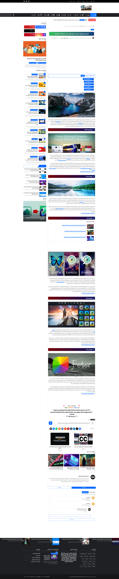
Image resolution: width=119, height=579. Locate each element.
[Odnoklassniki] (59, 429)
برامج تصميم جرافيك (62, 160)
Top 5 (85, 26)
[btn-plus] (56, 38)
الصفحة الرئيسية (92, 1)
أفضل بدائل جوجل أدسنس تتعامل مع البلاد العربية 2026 (31, 193)
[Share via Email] (51, 429)
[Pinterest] (68, 429)
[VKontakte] (62, 429)
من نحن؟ (87, 1)
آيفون (57, 15)
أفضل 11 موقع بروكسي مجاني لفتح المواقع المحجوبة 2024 (47, 557)
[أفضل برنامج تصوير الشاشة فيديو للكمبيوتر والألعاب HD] (42, 149)
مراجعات (88, 563)
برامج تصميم (58, 121)
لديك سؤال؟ (78, 1)
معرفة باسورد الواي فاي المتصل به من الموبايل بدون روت (32, 123)
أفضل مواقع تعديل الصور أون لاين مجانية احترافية (72, 26)
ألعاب (52, 15)
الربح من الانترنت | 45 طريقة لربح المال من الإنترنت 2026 (31, 187)
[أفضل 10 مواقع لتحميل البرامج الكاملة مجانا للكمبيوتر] (34, 211)
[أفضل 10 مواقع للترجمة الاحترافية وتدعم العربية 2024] (34, 49)
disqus (59, 487)
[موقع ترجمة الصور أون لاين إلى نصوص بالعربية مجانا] (42, 85)
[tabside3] (27, 166)
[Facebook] (80, 429)
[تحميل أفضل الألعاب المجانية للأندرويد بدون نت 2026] (42, 182)
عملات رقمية (85, 561)
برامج (87, 15)
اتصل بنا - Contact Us (72, 1)
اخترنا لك (42, 166)
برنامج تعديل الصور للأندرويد (86, 168)
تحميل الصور (80, 123)
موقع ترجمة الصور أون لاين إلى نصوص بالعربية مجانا (31, 85)
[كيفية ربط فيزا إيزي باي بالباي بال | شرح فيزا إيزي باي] (42, 140)
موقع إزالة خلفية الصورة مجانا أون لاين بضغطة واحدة (32, 103)
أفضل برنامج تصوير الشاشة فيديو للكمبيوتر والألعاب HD (32, 150)
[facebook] (24, 1)
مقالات (75, 15)
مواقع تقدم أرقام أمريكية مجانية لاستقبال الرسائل (32, 77)
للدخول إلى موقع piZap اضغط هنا (88, 344)
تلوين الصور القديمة (59, 208)
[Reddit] (65, 429)
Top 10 (43, 214)
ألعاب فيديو (86, 556)
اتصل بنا (28, 576)
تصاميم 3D (69, 158)
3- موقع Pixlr (88, 84)
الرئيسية (92, 15)
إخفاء (82, 75)
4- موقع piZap (88, 87)
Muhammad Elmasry (84, 476)
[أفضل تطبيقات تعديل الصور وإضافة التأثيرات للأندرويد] (42, 131)
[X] (77, 429)
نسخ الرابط (93, 423)
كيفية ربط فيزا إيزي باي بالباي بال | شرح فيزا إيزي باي (31, 141)
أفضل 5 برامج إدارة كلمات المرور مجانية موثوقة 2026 (32, 175)
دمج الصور (81, 202)
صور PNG (88, 158)
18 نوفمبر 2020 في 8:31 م (85, 499)
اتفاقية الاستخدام (35, 557)
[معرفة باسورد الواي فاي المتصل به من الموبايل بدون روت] (42, 121)
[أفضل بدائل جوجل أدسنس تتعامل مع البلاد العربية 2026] (42, 194)
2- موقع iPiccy (88, 81)
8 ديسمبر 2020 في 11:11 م (82, 510)
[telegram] (29, 1)
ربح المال (46, 15)
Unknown (88, 497)
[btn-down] (52, 38)
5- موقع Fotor (88, 89)
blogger (83, 487)
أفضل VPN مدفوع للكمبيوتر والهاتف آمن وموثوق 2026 (75, 237)
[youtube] (26, 1)
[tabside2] (35, 166)
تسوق (39, 15)
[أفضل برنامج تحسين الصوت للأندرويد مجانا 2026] (25, 541)
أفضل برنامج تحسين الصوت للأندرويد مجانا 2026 (12, 539)
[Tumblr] (71, 429)
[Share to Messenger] (53, 429)
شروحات (90, 561)
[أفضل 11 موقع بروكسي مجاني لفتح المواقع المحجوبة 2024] (54, 557)
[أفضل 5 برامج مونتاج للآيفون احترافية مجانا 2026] (85, 541)
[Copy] (50, 423)
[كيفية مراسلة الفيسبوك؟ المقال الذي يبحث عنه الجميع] (42, 158)
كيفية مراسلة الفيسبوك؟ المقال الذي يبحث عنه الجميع (32, 159)
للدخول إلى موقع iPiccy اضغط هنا (88, 213)
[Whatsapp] (56, 429)
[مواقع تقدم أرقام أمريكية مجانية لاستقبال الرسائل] (42, 76)
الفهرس (83, 1)
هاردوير (89, 566)
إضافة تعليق (71, 519)
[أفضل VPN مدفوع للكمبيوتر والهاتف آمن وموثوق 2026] (90, 238)
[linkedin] (74, 429)
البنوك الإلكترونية (83, 553)
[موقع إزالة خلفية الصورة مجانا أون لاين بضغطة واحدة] (42, 102)
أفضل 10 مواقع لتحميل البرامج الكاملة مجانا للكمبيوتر (35, 218)
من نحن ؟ (37, 555)
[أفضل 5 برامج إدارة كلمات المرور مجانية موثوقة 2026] (42, 176)
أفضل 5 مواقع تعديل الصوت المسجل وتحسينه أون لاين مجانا (74, 225)
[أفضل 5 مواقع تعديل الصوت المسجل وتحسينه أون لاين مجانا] (90, 226)
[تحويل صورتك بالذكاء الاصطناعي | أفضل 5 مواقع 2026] (90, 232)
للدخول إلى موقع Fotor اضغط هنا (88, 393)
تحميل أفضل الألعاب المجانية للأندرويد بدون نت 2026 (33, 181)
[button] (45, 211)
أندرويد (62, 15)
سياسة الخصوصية (35, 559)
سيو (94, 561)
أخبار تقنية (83, 20)
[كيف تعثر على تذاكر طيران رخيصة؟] (86, 20)
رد (69, 515)
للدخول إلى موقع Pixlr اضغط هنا (88, 293)
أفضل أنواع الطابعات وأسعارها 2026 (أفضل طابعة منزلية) (31, 169)
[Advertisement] (71, 58)
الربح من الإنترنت (92, 556)
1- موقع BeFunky (87, 79)
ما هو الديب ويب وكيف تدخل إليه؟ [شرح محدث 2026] (32, 112)
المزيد (33, 15)
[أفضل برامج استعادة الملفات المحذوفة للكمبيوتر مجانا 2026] (55, 541)
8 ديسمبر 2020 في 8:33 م (85, 505)
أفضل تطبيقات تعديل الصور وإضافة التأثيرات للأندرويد (32, 132)
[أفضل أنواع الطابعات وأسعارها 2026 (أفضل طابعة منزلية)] (42, 170)
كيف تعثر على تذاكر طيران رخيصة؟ (74, 20)
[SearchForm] (1, 15)
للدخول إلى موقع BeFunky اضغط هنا (87, 171)
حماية (81, 15)
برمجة (68, 15)
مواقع (94, 566)
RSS (25, 576)
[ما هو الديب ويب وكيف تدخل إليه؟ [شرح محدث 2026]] (42, 111)
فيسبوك (93, 563)
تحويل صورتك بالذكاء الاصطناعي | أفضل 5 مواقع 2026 (75, 231)
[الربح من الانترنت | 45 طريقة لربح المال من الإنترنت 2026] (42, 188)
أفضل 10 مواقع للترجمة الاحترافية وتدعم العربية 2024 (36, 59)
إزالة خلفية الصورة (60, 282)
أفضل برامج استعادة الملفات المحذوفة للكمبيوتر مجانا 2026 (42, 539)
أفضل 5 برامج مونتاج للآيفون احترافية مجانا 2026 (72, 539)
